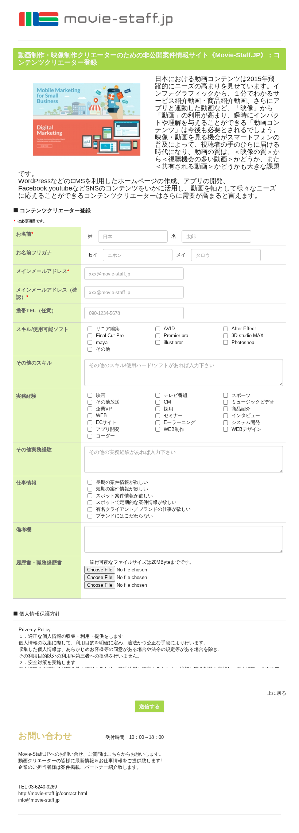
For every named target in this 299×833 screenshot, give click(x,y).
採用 (168, 409)
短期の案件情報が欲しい (122, 488)
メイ (181, 255)
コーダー (105, 436)
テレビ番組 (175, 395)
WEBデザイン (246, 429)
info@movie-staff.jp (38, 800)
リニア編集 (108, 328)
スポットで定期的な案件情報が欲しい (136, 502)
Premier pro (176, 335)
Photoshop (243, 342)
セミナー (173, 415)
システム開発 (246, 422)
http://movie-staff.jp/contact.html (52, 793)
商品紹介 (241, 409)
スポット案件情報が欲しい (124, 495)
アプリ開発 (108, 429)
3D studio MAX (248, 335)
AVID (169, 328)
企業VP (104, 409)
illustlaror (173, 342)
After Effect (244, 328)
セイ (92, 255)
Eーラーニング (179, 422)
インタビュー (246, 415)
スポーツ (241, 395)
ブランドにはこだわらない (124, 515)
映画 (100, 395)
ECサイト (106, 422)
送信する (149, 706)
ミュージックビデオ (253, 402)
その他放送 (108, 402)
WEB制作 (174, 429)
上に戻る (276, 693)
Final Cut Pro (110, 335)
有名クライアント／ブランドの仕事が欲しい (143, 509)
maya (102, 342)
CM (167, 402)
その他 (103, 349)
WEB (101, 415)
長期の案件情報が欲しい (122, 482)
